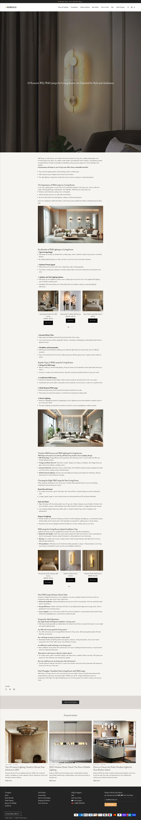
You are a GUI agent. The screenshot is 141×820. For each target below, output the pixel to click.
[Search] (128, 7)
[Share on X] (10, 690)
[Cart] (131, 7)
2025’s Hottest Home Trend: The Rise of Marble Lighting (69, 768)
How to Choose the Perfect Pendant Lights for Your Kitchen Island (112, 768)
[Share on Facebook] (6, 690)
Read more (8, 780)
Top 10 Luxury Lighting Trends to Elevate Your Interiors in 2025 (25, 768)
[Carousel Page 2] (70, 586)
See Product (48, 323)
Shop (80, 1)
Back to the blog (70, 702)
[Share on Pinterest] (14, 690)
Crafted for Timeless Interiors (21, 818)
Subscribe (110, 804)
